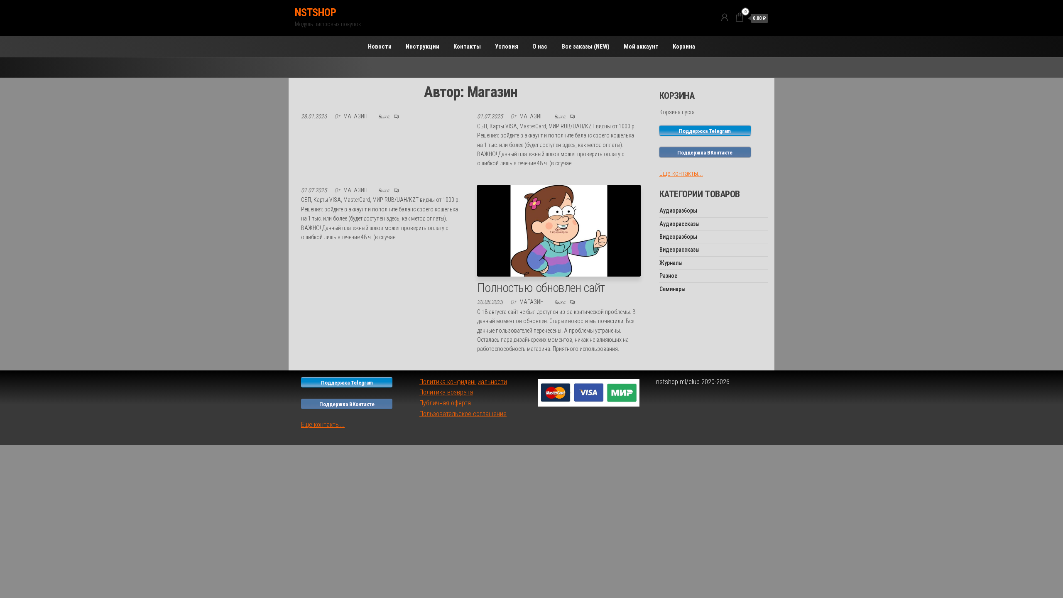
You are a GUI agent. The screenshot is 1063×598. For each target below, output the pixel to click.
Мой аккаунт (641, 46)
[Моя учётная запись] (724, 17)
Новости (380, 46)
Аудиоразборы (678, 210)
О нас (539, 46)
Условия (506, 46)
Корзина (684, 46)
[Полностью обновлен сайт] (559, 230)
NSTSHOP (315, 12)
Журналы (671, 263)
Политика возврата (446, 392)
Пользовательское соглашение (463, 414)
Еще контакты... (681, 173)
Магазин (356, 116)
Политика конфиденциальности (463, 382)
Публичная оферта (445, 403)
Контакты (467, 46)
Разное (668, 275)
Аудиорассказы (679, 224)
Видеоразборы (678, 236)
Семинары (672, 289)
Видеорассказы (679, 249)
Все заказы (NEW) (585, 46)
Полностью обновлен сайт (541, 287)
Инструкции (422, 46)
